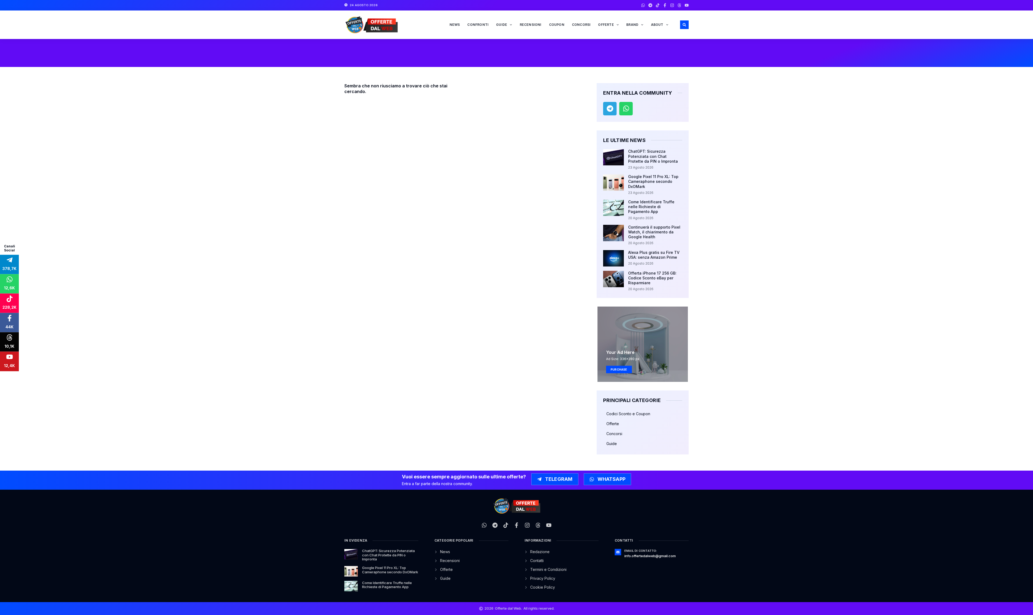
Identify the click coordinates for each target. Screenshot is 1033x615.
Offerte (606, 25)
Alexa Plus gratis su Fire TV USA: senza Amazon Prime (654, 254)
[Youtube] (687, 5)
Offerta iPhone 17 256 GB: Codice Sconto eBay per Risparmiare (652, 278)
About (657, 25)
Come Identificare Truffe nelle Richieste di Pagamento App (651, 207)
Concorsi (581, 25)
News (455, 25)
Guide (501, 25)
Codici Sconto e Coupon (628, 413)
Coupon (556, 25)
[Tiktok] (658, 5)
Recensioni (531, 25)
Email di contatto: (640, 551)
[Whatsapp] (643, 5)
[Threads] (679, 5)
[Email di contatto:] (618, 552)
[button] (684, 24)
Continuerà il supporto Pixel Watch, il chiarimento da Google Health (654, 232)
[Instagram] (672, 5)
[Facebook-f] (665, 5)
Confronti (478, 25)
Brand (632, 25)
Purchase (619, 369)
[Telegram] (650, 5)
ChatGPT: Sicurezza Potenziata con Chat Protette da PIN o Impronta (653, 156)
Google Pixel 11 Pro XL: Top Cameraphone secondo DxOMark (653, 181)
